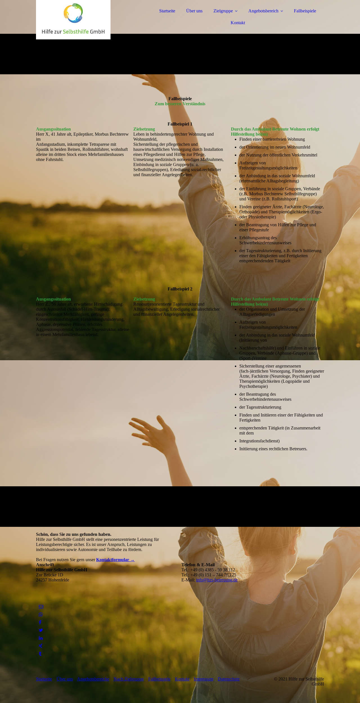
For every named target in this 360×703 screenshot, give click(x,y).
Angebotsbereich (263, 10)
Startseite (167, 10)
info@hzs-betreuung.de (217, 579)
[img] (85, 19)
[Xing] (40, 646)
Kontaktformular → (115, 559)
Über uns (194, 10)
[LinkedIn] (41, 638)
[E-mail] (41, 606)
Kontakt (238, 22)
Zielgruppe (223, 10)
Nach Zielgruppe (129, 679)
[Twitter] (41, 630)
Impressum (203, 679)
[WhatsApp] (41, 614)
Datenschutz (229, 679)
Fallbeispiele (305, 10)
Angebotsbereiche (93, 679)
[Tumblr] (40, 653)
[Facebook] (40, 622)
